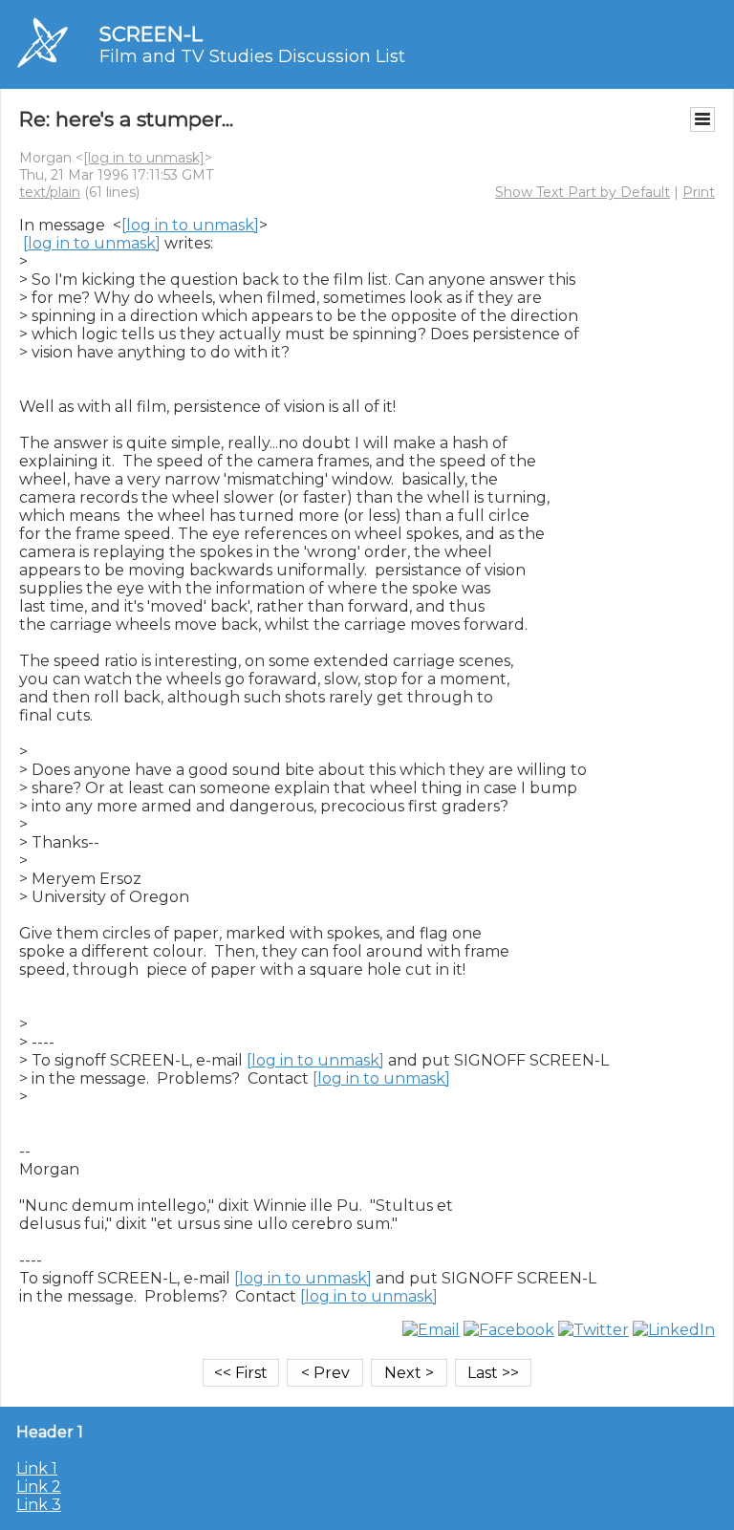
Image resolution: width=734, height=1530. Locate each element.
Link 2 (38, 1486)
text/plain (49, 192)
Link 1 (36, 1468)
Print (698, 192)
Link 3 (38, 1505)
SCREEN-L (151, 34)
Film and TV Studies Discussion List (252, 56)
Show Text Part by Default (582, 192)
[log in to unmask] (144, 157)
